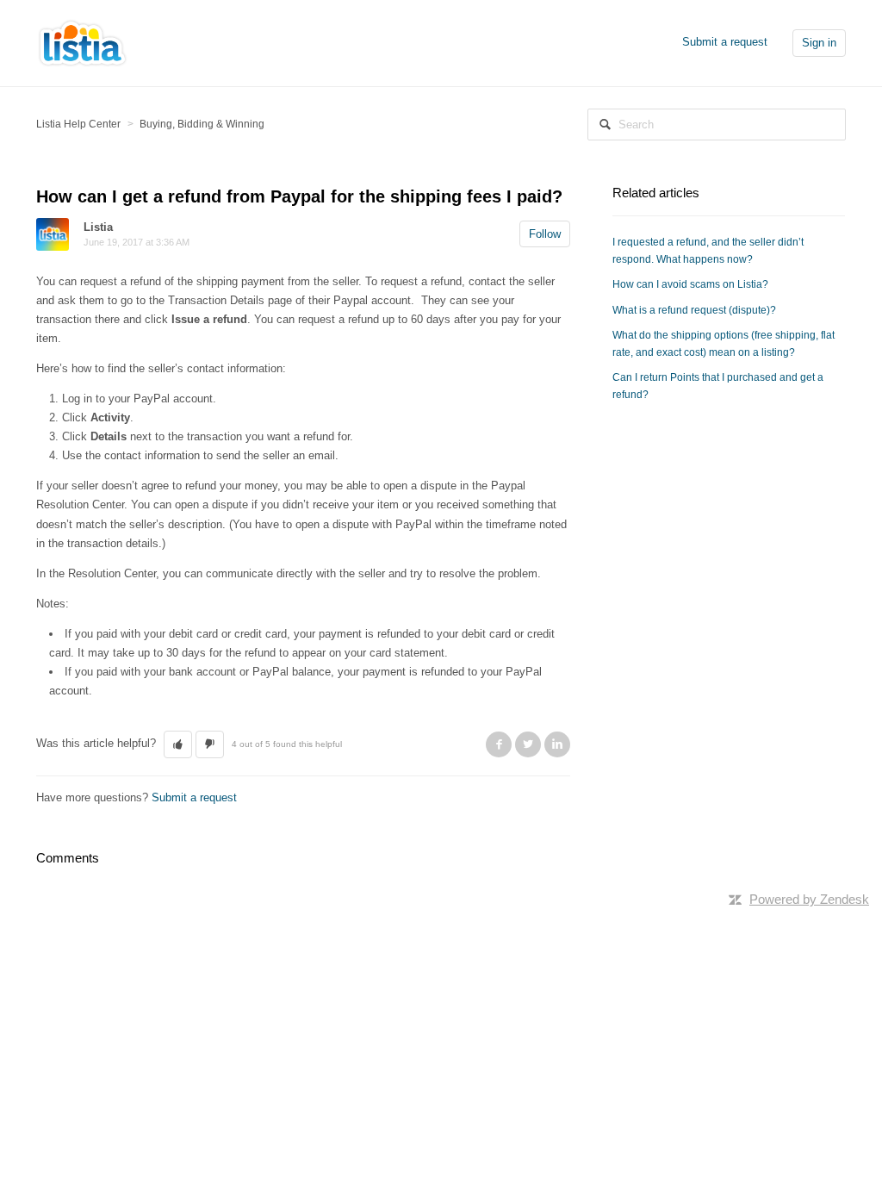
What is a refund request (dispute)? (694, 310)
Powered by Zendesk (809, 899)
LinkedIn (557, 744)
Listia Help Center (78, 124)
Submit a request (724, 41)
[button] (178, 744)
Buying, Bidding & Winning (202, 124)
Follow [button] (545, 233)
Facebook (499, 744)
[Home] (82, 41)
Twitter (528, 744)
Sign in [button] (819, 42)
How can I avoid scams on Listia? (690, 284)
